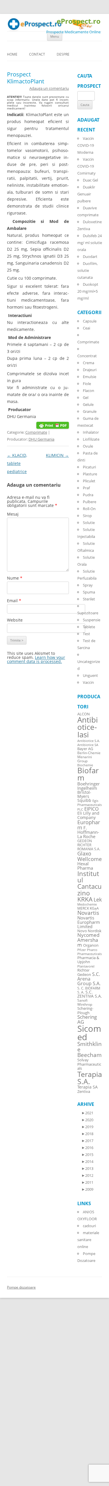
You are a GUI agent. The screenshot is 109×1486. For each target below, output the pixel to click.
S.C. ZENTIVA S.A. (89, 994)
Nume (14, 578)
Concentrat (87, 355)
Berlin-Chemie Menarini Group (89, 756)
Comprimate (36, 432)
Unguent (90, 675)
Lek (98, 899)
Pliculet (89, 480)
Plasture (90, 474)
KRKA (84, 899)
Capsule (90, 321)
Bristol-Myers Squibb (84, 796)
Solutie (89, 522)
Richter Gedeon (84, 972)
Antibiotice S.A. (88, 741)
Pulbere (89, 501)
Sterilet (89, 599)
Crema (88, 362)
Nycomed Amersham (88, 940)
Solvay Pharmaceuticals (89, 1064)
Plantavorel (85, 966)
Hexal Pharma (85, 866)
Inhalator (91, 432)
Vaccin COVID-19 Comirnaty (86, 166)
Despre (63, 54)
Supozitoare (87, 612)
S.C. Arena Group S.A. (89, 979)
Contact (37, 54)
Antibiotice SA (87, 745)
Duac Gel (90, 180)
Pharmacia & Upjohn (88, 959)
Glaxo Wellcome (89, 856)
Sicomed (89, 1033)
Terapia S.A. (89, 1077)
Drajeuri (90, 369)
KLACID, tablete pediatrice (17, 463)
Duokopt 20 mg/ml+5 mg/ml (87, 291)
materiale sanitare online (88, 1239)
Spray (88, 585)
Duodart (90, 256)
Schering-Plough (85, 1010)
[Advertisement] (17, 1398)
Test (86, 633)
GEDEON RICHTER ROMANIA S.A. (88, 844)
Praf (86, 487)
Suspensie (91, 619)
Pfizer (81, 950)
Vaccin (88, 682)
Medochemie (87, 904)
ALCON (83, 714)
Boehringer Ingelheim (88, 786)
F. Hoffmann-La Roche (88, 832)
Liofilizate (91, 439)
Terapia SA (87, 1087)
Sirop (87, 515)
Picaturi (89, 467)
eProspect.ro (79, 21)
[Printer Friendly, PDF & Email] (52, 424)
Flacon (88, 390)
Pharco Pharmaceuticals (89, 952)
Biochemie (85, 765)
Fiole (87, 383)
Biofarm (88, 774)
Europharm (88, 824)
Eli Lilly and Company (88, 815)
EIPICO (91, 808)
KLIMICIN (57, 455)
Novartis (88, 912)
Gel (85, 397)
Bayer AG (85, 748)
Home (12, 54)
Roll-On (89, 508)
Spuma (89, 592)
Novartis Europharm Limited (88, 922)
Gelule (88, 404)
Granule (90, 411)
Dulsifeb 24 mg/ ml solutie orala (89, 242)
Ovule (88, 446)
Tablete (89, 626)
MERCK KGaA (88, 908)
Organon (91, 945)
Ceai (86, 328)
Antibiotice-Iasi (87, 727)
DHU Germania (41, 439)
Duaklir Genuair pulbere (86, 194)
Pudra (88, 494)
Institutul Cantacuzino (89, 883)
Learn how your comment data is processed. (36, 659)
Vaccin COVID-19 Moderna (85, 145)
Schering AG (87, 1019)
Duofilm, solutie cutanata (87, 270)
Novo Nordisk (89, 930)
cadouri (89, 1225)
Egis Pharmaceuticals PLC (89, 804)
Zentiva (83, 1091)
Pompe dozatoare (21, 1287)
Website (15, 620)
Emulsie (89, 376)
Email (14, 600)
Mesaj (13, 514)
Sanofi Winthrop (84, 1002)
